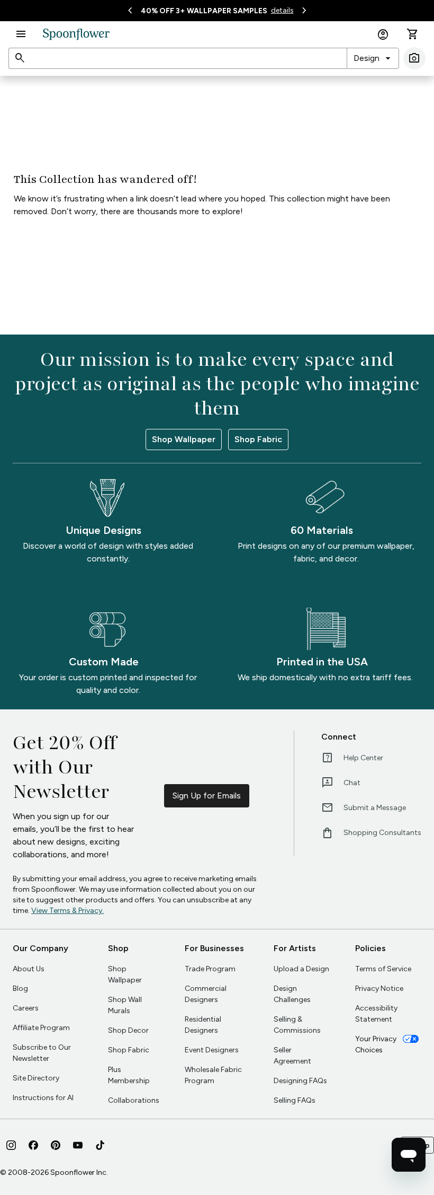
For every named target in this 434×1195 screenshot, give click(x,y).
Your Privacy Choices (375, 1044)
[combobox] (373, 58)
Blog (20, 988)
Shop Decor (128, 1030)
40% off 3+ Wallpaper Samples (204, 10)
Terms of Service (383, 968)
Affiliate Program (41, 1027)
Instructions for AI (43, 1097)
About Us (28, 968)
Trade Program (210, 968)
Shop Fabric (258, 439)
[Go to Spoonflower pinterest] (55, 1145)
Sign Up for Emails (207, 795)
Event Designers (212, 1050)
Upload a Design (301, 968)
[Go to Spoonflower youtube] (78, 1145)
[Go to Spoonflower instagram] (11, 1145)
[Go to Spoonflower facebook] (33, 1145)
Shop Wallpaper (183, 439)
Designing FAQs (300, 1080)
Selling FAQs (294, 1100)
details (282, 10)
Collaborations (133, 1100)
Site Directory (36, 1078)
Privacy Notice (379, 988)
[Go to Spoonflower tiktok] (100, 1145)
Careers (26, 1008)
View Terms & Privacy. (67, 910)
